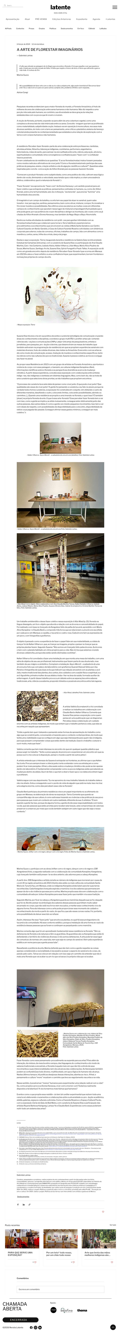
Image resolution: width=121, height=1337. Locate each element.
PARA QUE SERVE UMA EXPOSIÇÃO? (20, 1253)
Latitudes (103, 28)
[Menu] (114, 7)
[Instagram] (35, 1327)
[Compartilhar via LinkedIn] (24, 1204)
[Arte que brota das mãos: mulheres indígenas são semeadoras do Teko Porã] (99, 1238)
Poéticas (53, 28)
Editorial (92, 28)
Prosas (31, 28)
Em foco (81, 28)
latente (60, 7)
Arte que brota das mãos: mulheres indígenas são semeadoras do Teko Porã (98, 1253)
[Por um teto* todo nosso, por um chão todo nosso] (60, 1238)
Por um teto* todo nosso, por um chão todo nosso (59, 1253)
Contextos (20, 28)
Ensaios (42, 28)
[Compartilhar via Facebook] (18, 1204)
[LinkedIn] (40, 1327)
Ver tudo (113, 1225)
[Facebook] (31, 1327)
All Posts (8, 28)
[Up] (113, 1327)
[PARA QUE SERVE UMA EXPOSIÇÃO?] (22, 1238)
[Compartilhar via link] (29, 1204)
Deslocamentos (67, 28)
